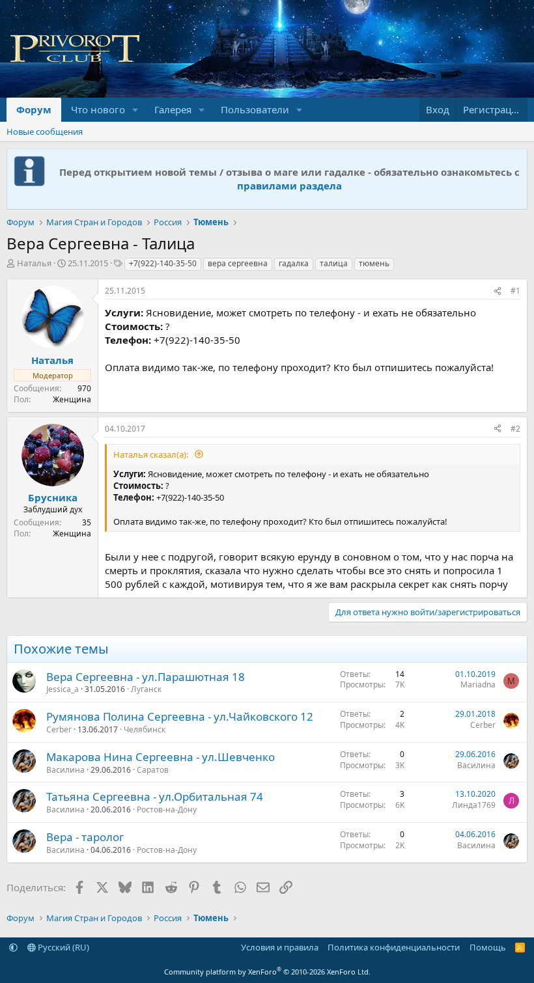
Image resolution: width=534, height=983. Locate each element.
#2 (515, 428)
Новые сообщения (45, 131)
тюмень (374, 263)
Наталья (34, 263)
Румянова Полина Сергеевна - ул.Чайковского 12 (179, 716)
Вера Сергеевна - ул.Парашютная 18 (145, 676)
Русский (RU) (62, 947)
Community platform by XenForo (267, 971)
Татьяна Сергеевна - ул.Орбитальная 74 (154, 796)
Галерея (172, 109)
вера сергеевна (238, 263)
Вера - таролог (85, 836)
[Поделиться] (497, 291)
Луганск (146, 689)
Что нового (98, 109)
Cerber (59, 729)
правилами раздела (289, 185)
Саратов (153, 769)
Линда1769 (474, 804)
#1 (515, 290)
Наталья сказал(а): (151, 454)
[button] (135, 110)
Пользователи (255, 109)
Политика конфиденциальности (394, 947)
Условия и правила (279, 947)
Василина (65, 769)
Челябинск (144, 729)
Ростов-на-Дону (167, 809)
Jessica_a (62, 689)
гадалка (294, 263)
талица (334, 263)
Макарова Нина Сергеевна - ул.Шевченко (160, 756)
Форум (33, 109)
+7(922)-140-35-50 (163, 263)
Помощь (488, 947)
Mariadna (478, 684)
